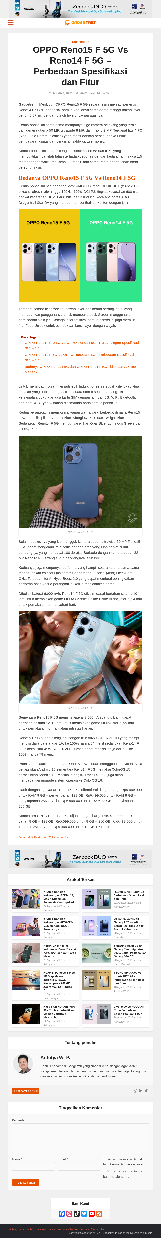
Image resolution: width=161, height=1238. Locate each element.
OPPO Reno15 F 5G (58, 837)
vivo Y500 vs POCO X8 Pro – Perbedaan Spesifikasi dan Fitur (129, 1010)
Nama (17, 1159)
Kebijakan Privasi (46, 1229)
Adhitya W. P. (104, 93)
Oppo (22, 837)
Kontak (30, 1229)
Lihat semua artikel (26, 1090)
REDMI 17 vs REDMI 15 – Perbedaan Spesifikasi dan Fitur (130, 895)
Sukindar (48, 910)
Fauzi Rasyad (122, 964)
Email (63, 1159)
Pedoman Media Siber (92, 1229)
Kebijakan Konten (68, 1229)
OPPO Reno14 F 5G (37, 837)
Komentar (19, 1120)
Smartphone (80, 41)
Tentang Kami (16, 1229)
